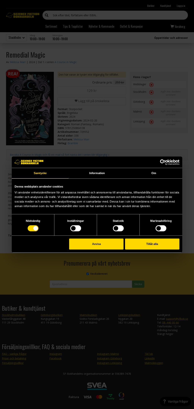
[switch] (75, 228)
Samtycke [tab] (40, 173)
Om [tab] (153, 173)
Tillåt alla (152, 244)
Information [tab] (97, 173)
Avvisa (96, 244)
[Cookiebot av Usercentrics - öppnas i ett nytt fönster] (162, 162)
